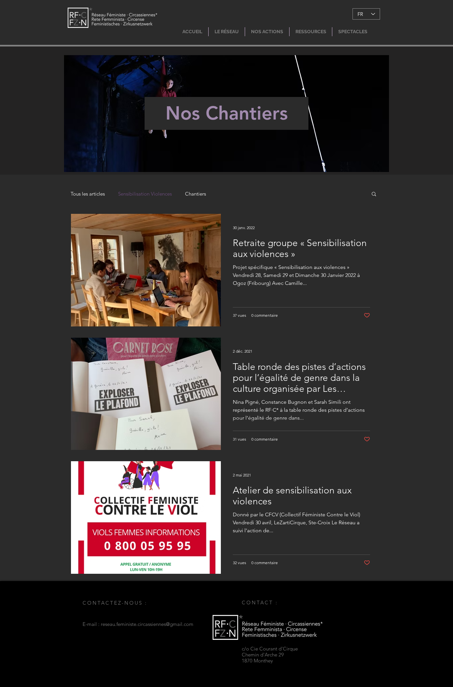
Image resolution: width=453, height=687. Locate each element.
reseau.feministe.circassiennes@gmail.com (147, 624)
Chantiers (195, 194)
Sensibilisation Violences (145, 194)
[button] (227, 31)
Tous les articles (88, 194)
